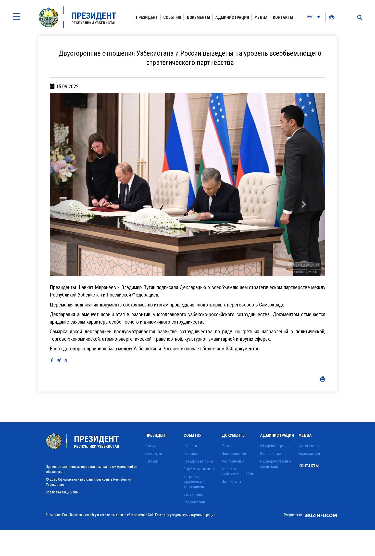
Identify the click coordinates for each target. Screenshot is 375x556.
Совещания (192, 453)
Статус (150, 446)
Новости (190, 446)
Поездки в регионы (198, 461)
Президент (147, 17)
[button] (70, 184)
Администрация (232, 17)
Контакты (283, 17)
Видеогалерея (309, 453)
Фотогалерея (308, 446)
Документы (198, 17)
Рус (311, 16)
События (172, 17)
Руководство (270, 453)
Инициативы (231, 481)
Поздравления (195, 502)
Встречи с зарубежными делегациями (194, 481)
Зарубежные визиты (199, 469)
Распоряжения (233, 461)
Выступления (194, 494)
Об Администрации (274, 446)
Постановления (234, 453)
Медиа (261, 17)
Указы (226, 446)
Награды (151, 461)
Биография (153, 453)
